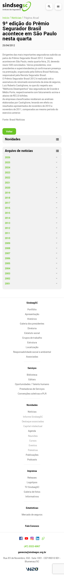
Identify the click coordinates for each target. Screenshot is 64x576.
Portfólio (32, 309)
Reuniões (33, 435)
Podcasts (32, 459)
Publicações (32, 454)
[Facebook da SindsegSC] (20, 538)
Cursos (32, 440)
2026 (7, 157)
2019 (7, 192)
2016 (7, 207)
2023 (7, 172)
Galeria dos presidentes (32, 323)
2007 (7, 253)
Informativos (32, 496)
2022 (7, 177)
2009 (7, 243)
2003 (7, 273)
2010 (7, 238)
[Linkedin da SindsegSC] (37, 538)
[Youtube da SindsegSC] (26, 538)
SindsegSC (32, 302)
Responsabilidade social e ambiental (32, 351)
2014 (7, 217)
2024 (7, 167)
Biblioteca (32, 374)
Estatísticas (32, 507)
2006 (7, 258)
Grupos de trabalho (32, 337)
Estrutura (32, 342)
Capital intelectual (32, 426)
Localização (32, 347)
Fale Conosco (32, 525)
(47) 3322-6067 (32, 546)
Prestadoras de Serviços (32, 388)
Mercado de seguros (32, 514)
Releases (32, 477)
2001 (7, 283)
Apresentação (32, 314)
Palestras (33, 450)
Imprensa (32, 470)
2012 (7, 228)
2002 (7, 278)
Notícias (32, 411)
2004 (7, 268)
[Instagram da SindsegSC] (32, 538)
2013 (7, 223)
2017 (7, 202)
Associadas (32, 356)
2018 (7, 197)
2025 (7, 162)
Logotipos (32, 482)
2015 (7, 212)
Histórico (32, 318)
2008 (7, 248)
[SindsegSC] (16, 6)
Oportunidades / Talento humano (32, 384)
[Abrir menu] (58, 6)
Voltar (9, 131)
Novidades (32, 405)
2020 (7, 187)
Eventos (33, 445)
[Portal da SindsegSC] (43, 538)
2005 (7, 263)
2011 (7, 233)
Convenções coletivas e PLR (32, 393)
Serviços (32, 368)
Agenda (32, 430)
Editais (32, 379)
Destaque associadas (33, 421)
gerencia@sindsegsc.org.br (32, 552)
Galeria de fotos (32, 491)
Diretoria (32, 328)
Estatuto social (32, 333)
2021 (7, 182)
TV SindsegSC (32, 487)
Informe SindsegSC (33, 416)
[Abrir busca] (49, 6)
